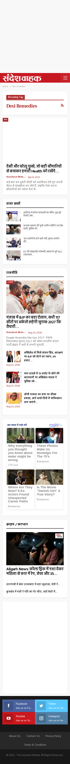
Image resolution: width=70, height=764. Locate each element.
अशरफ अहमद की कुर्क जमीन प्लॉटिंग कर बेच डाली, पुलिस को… (43, 227)
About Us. (15, 736)
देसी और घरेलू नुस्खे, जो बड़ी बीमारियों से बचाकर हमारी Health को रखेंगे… (33, 169)
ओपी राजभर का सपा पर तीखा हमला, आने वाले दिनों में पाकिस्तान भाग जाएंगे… (43, 398)
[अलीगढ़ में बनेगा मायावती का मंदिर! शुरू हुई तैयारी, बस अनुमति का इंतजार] (13, 216)
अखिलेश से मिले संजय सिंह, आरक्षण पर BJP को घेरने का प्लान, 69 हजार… (43, 357)
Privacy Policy (53, 736)
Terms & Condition (35, 745)
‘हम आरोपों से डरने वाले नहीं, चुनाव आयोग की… (41, 240)
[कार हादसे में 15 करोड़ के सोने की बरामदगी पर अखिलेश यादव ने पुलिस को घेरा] (14, 377)
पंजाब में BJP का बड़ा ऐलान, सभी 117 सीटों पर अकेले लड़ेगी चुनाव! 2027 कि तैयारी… (33, 322)
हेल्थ (5, 119)
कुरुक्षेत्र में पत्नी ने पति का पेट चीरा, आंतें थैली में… (31, 592)
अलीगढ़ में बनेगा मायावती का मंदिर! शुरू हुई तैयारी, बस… (42, 214)
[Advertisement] (35, 36)
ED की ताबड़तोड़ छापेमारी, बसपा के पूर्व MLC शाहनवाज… (42, 253)
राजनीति (10, 282)
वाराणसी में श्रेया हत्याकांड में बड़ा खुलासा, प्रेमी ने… (33, 584)
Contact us (33, 736)
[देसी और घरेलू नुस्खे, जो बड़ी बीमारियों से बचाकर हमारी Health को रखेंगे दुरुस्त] (35, 138)
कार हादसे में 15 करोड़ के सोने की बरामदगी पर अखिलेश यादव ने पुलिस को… (41, 377)
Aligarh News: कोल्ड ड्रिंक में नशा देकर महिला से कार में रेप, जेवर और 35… (35, 571)
